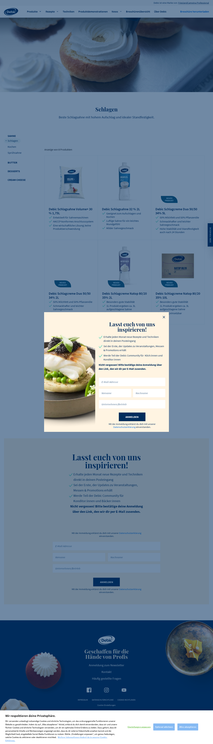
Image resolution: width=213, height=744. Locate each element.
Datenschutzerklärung (124, 427)
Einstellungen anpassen (139, 727)
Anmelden (132, 417)
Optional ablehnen (164, 727)
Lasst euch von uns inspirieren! (132, 326)
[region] (106, 727)
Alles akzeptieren (187, 727)
